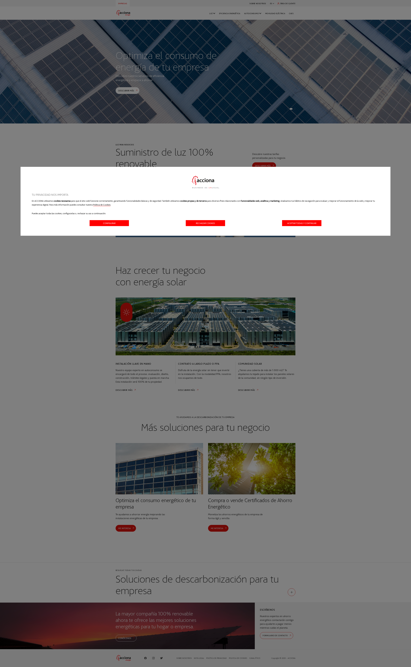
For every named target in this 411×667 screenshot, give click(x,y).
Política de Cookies (101, 204)
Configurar (109, 223)
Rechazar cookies (205, 223)
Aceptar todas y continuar (301, 223)
